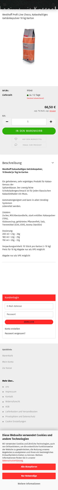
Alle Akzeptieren (29, 466)
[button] (7, 121)
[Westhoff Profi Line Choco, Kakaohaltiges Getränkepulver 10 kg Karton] (29, 45)
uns (7, 386)
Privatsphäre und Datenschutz (20, 416)
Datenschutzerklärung (12, 460)
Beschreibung (11, 163)
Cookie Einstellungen (15, 421)
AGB (7, 406)
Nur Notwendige (29, 476)
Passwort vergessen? (15, 333)
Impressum (10, 391)
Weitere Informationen (29, 483)
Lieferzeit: (7, 95)
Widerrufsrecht (12, 401)
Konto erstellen (12, 329)
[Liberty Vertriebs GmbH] (29, 4)
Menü (4, 4)
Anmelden (29, 322)
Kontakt (9, 396)
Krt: (4, 116)
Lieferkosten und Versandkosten (21, 411)
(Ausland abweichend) (35, 98)
